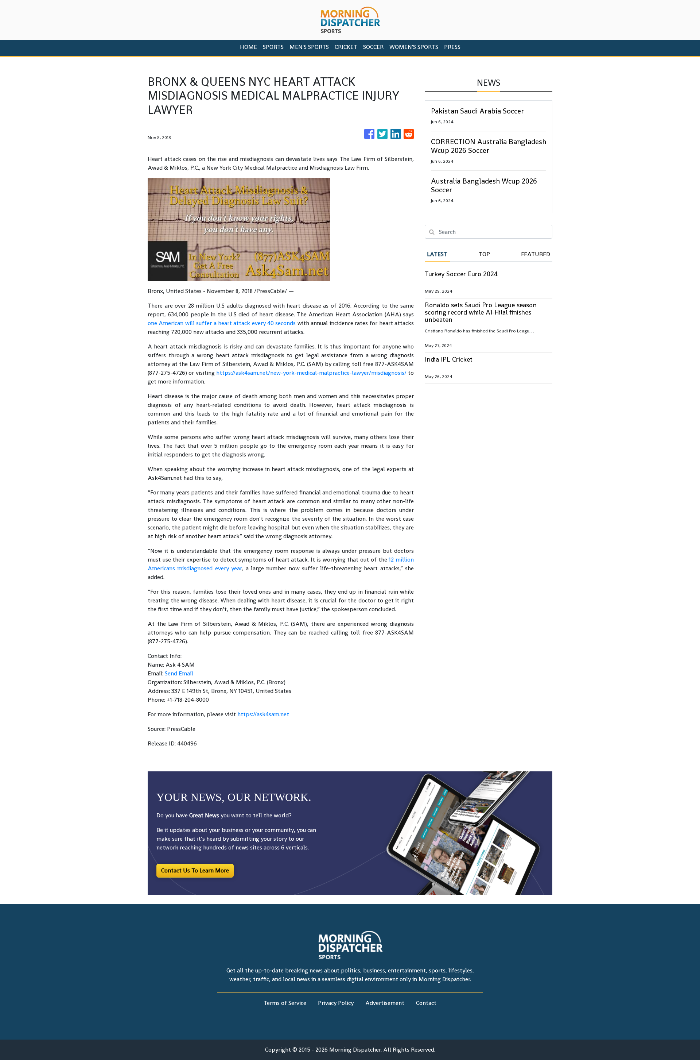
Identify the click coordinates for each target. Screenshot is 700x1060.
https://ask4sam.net (263, 714)
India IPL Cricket (448, 359)
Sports (273, 47)
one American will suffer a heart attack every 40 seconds (222, 323)
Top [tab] (484, 254)
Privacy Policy (336, 1003)
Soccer (373, 47)
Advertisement (384, 1003)
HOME (248, 47)
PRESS (452, 47)
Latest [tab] (437, 254)
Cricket (346, 47)
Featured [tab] (535, 254)
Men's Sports (309, 47)
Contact (426, 1003)
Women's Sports (413, 47)
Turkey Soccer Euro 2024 (461, 274)
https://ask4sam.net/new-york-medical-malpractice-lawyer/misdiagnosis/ (311, 373)
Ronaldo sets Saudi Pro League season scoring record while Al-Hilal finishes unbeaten (481, 312)
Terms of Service (285, 1003)
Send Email (179, 673)
